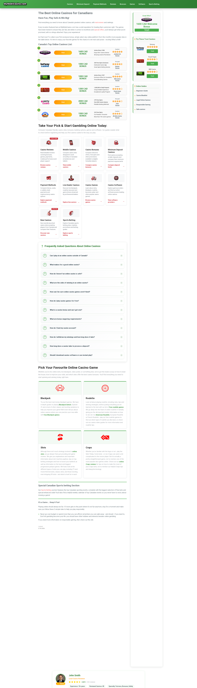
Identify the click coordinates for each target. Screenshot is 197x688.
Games (132, 4)
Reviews (113, 4)
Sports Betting (154, 4)
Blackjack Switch (65, 405)
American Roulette (102, 415)
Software (142, 4)
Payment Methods (100, 4)
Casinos (70, 4)
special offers (99, 30)
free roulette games (116, 407)
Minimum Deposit (83, 4)
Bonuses (123, 4)
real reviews (99, 22)
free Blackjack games (52, 415)
